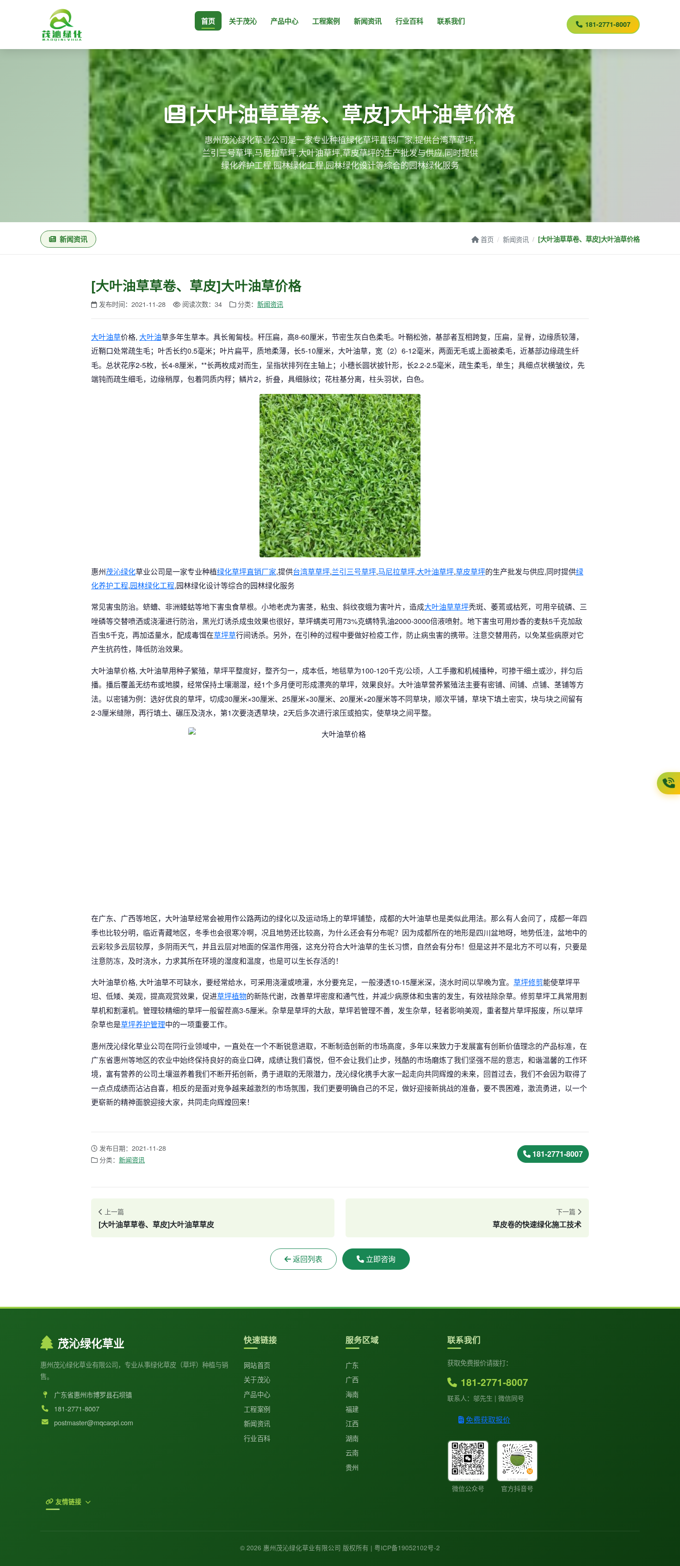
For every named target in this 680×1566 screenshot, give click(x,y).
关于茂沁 (243, 21)
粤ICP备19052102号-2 (407, 1547)
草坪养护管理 (143, 1024)
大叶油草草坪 (446, 606)
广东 (352, 1365)
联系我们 (451, 21)
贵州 (352, 1467)
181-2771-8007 (608, 24)
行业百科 (409, 21)
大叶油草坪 (435, 571)
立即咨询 (381, 1259)
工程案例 (326, 21)
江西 (352, 1423)
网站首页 (257, 1365)
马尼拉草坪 (396, 571)
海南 (352, 1394)
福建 (352, 1409)
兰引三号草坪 (354, 571)
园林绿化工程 (152, 585)
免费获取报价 (488, 1419)
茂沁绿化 (121, 571)
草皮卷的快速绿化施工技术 (537, 1224)
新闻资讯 (368, 21)
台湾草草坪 (311, 571)
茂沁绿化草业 (91, 1343)
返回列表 (307, 1259)
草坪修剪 (528, 982)
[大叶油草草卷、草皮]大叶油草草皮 (156, 1224)
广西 (352, 1379)
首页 (208, 21)
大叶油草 (106, 336)
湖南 (352, 1438)
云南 (352, 1452)
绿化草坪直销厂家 (246, 571)
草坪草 (225, 635)
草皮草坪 (470, 571)
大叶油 (150, 336)
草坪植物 (232, 996)
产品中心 (284, 21)
